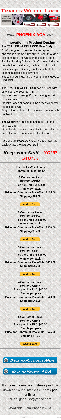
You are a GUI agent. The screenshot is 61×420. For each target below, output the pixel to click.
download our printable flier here (26, 390)
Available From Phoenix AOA (30, 408)
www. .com (30, 35)
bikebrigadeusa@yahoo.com (30, 399)
